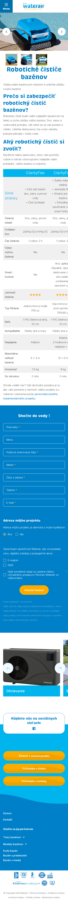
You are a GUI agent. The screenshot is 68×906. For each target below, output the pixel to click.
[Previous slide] (8, 668)
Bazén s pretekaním (15, 855)
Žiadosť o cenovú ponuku (34, 755)
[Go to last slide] (6, 32)
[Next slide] (62, 32)
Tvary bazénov (12, 837)
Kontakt (7, 819)
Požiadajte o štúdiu (34, 768)
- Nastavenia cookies (50, 897)
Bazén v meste (12, 860)
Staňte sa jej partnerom (18, 829)
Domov (7, 813)
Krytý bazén (10, 850)
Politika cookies (33, 897)
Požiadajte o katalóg (34, 781)
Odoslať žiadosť (34, 590)
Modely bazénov (13, 844)
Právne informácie (38, 893)
